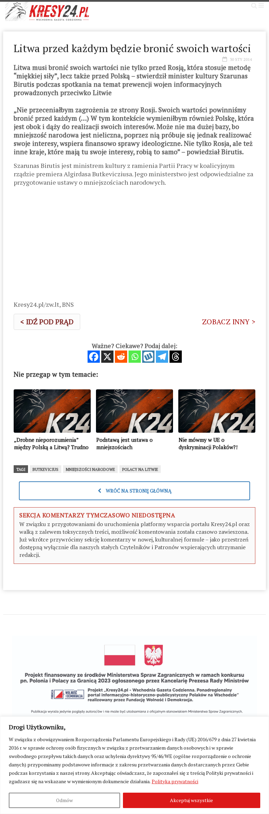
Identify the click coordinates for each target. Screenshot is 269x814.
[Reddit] (121, 357)
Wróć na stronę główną (138, 490)
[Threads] (176, 357)
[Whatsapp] (135, 357)
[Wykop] (148, 357)
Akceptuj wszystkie (191, 800)
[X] (107, 357)
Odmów (64, 800)
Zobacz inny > (228, 321)
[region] (134, 765)
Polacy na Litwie (140, 469)
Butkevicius (45, 469)
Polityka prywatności (175, 781)
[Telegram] (162, 357)
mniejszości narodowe (90, 469)
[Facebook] (94, 357)
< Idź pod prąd (47, 321)
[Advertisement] (134, 246)
